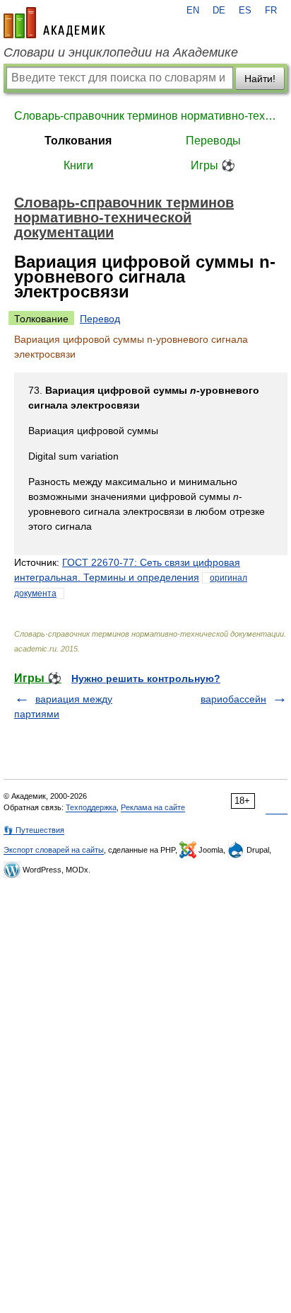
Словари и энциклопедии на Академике (121, 52)
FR (271, 11)
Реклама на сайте (153, 807)
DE (219, 11)
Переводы (213, 141)
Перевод (100, 318)
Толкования (78, 141)
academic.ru (54, 22)
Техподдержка (91, 807)
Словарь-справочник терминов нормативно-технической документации (145, 116)
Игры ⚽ (213, 165)
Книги (78, 165)
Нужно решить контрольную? (145, 678)
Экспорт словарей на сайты (54, 850)
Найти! (259, 78)
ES (245, 11)
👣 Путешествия (34, 830)
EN (192, 11)
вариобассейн (233, 699)
